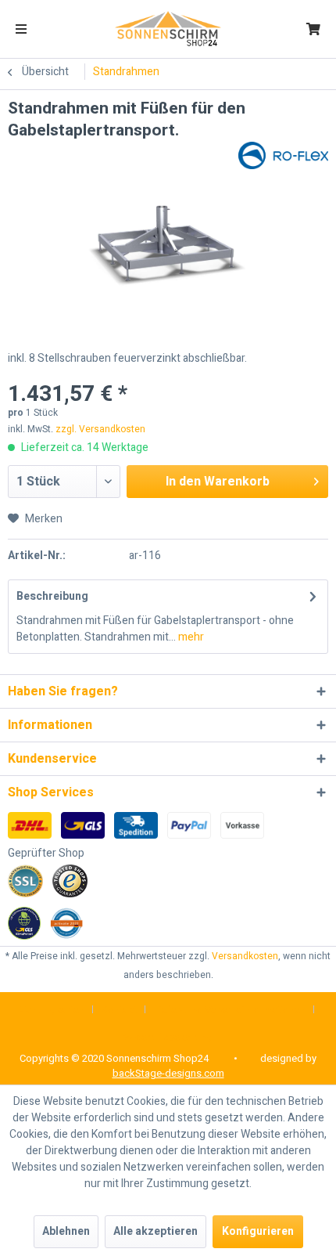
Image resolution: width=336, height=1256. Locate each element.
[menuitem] (21, 29)
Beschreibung (52, 596)
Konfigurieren (258, 1231)
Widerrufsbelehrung (168, 1037)
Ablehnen (66, 1231)
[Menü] (21, 29)
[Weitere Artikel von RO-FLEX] (283, 155)
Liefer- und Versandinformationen (230, 1009)
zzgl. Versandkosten (100, 429)
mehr (190, 637)
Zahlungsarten (52, 1009)
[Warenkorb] (313, 29)
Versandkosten (245, 956)
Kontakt (119, 1009)
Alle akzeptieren (155, 1231)
